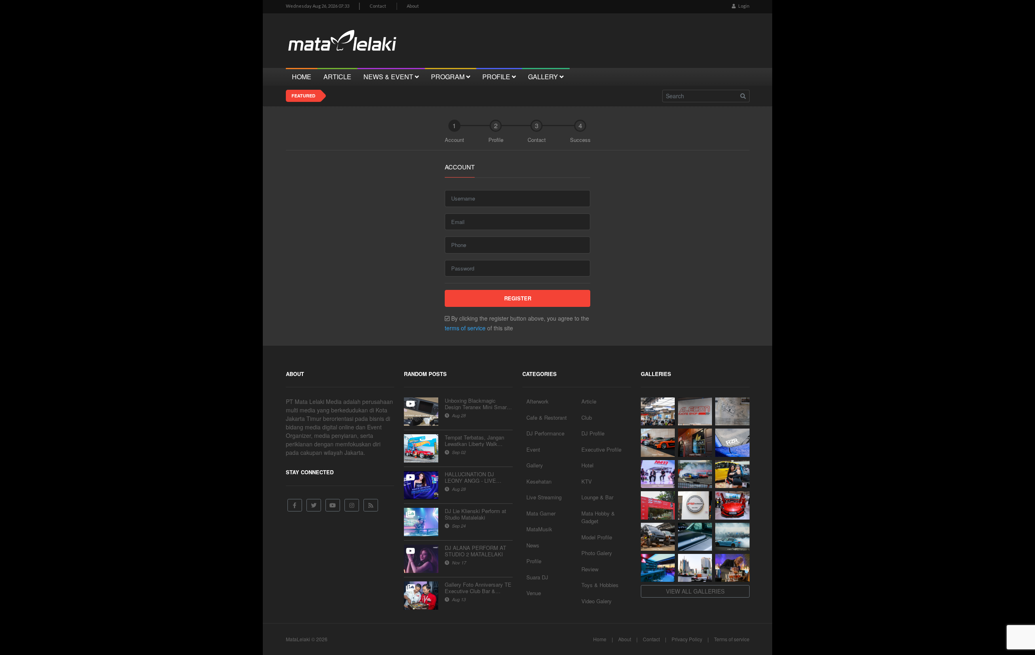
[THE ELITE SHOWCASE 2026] (658, 442)
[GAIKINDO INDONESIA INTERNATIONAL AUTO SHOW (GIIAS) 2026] (658, 411)
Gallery (534, 465)
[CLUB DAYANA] (695, 442)
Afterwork (537, 401)
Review (589, 569)
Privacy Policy (687, 639)
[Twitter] (313, 505)
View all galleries (695, 591)
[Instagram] (351, 505)
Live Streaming (544, 497)
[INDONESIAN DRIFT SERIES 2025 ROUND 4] (695, 474)
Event (533, 449)
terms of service (465, 328)
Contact (378, 5)
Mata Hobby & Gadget (598, 517)
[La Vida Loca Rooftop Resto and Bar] (658, 568)
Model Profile (596, 537)
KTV (586, 481)
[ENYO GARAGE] (732, 411)
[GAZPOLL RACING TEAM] (695, 537)
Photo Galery (596, 553)
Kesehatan (538, 481)
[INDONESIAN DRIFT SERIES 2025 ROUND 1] (732, 537)
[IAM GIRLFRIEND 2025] (732, 474)
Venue (533, 593)
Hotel (587, 465)
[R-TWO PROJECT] (658, 537)
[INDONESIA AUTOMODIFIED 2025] (658, 505)
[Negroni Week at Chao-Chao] (732, 568)
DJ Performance (545, 433)
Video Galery (596, 601)
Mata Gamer (541, 513)
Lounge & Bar (597, 497)
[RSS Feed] (370, 505)
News (532, 545)
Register (517, 298)
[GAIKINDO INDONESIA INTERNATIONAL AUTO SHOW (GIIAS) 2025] (732, 505)
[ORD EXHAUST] (695, 505)
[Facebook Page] (294, 505)
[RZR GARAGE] (732, 442)
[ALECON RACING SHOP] (695, 411)
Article (588, 401)
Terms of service (732, 639)
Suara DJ (537, 577)
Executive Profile (601, 449)
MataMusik (539, 529)
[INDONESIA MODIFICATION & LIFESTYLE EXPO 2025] (658, 474)
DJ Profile (592, 433)
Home (599, 639)
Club (586, 417)
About (413, 5)
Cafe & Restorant (546, 417)
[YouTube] (332, 505)
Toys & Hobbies (600, 585)
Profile (533, 561)
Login (743, 5)
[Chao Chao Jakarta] (695, 568)
